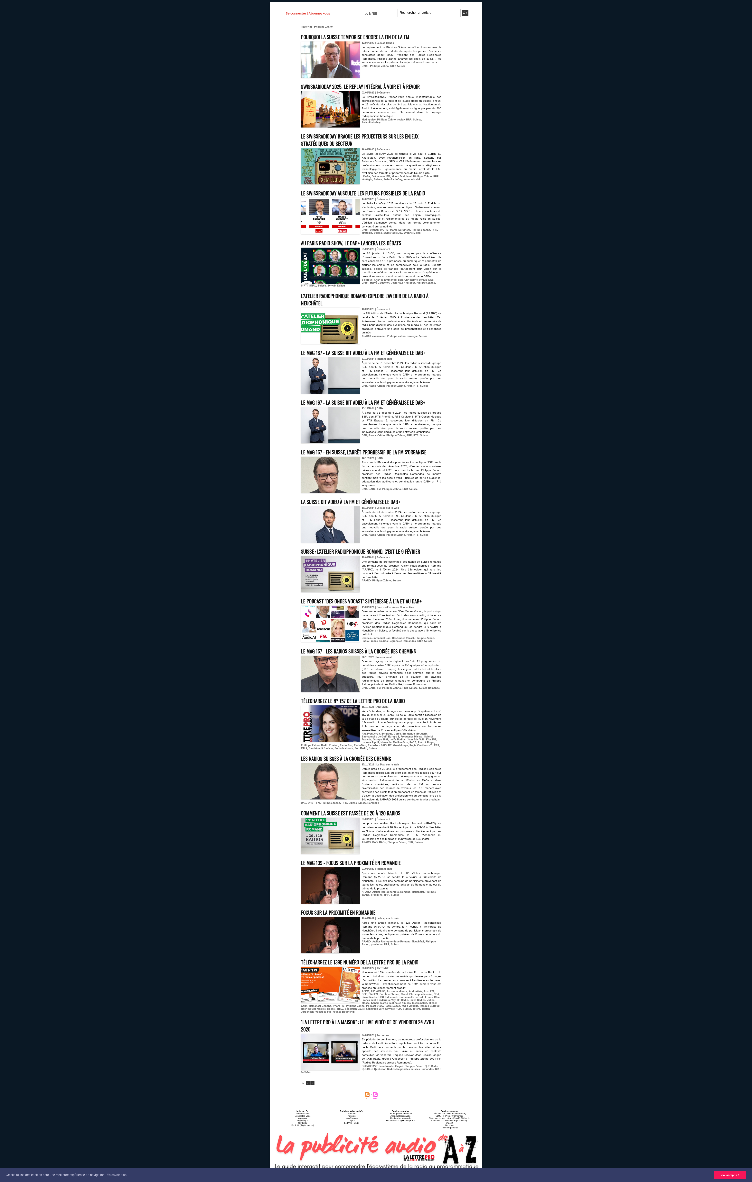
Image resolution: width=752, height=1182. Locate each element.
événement (378, 176)
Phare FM (338, 1005)
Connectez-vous (303, 1116)
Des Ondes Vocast (403, 638)
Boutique (449, 1125)
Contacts (302, 1123)
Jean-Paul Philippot (403, 282)
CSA (436, 994)
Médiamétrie (400, 742)
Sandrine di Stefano (321, 748)
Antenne (351, 1113)
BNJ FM (373, 994)
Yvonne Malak (412, 179)
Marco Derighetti (402, 176)
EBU (381, 997)
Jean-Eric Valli (416, 739)
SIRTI (304, 285)
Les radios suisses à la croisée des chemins (346, 758)
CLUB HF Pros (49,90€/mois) (450, 1116)
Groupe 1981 (380, 739)
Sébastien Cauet (354, 1008)
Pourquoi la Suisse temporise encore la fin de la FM (355, 36)
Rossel (331, 1008)
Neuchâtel (418, 891)
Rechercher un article (400, 1118)
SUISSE (306, 1072)
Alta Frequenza (371, 733)
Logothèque (302, 1120)
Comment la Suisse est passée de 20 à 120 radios (350, 813)
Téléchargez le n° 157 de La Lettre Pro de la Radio (353, 700)
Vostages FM (323, 1011)
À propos (302, 1118)
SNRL (312, 285)
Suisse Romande (429, 687)
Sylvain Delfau (336, 285)
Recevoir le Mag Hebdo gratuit (400, 1120)
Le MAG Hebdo (351, 1123)
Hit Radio (402, 1000)
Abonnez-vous (303, 1113)
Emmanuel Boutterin (415, 733)
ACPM (365, 991)
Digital (351, 1120)
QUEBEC (367, 1069)
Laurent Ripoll (370, 742)
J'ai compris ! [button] (730, 1175)
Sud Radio (360, 748)
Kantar (375, 1002)
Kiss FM (431, 739)
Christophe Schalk (415, 279)
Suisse (401, 66)
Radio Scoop (392, 1005)
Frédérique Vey (386, 1000)
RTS (415, 385)
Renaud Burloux (429, 1005)
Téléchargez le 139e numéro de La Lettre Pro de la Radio (359, 962)
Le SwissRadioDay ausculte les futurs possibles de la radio (363, 193)
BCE (364, 994)
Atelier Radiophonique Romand (391, 891)
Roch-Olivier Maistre (313, 1008)
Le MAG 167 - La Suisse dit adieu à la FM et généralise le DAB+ (363, 352)
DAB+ (365, 66)
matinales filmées (400, 1002)
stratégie (367, 179)
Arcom (391, 991)
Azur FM (429, 991)
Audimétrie (415, 991)
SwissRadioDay (371, 122)
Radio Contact (329, 745)
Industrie (351, 1116)
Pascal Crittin (377, 385)
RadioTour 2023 (377, 745)
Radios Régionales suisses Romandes (410, 1069)
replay (401, 119)
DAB (431, 279)
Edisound (391, 997)
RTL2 (304, 748)
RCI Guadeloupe (398, 745)
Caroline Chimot (389, 994)
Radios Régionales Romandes (397, 641)
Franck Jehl (369, 1000)
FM (388, 176)
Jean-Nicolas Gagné (391, 1066)
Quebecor (380, 1069)
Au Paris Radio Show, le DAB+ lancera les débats (351, 243)
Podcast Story (374, 1005)
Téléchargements (449, 1127)
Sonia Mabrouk (343, 748)
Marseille (386, 742)
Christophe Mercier (420, 994)
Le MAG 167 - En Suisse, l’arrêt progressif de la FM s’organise (363, 452)
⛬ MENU (371, 13)
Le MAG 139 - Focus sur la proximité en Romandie (351, 862)
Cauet (404, 994)
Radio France (370, 641)
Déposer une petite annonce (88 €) (449, 1113)
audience (401, 991)
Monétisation (352, 1118)
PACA (412, 742)
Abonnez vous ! (320, 13)
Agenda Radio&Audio (400, 1116)
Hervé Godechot (380, 282)
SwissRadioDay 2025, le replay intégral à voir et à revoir (360, 86)
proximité (376, 894)
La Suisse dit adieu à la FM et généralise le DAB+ (350, 501)
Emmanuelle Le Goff (374, 736)
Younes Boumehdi (343, 1011)
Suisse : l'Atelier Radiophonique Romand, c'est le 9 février (360, 551)
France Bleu (432, 997)
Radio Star (346, 745)
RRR (393, 66)
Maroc (384, 1002)
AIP (373, 991)
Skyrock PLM (393, 1008)
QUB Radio (431, 1066)
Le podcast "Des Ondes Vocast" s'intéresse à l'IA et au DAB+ (361, 601)
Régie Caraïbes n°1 (420, 745)
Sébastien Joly (375, 1008)
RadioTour (360, 745)
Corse (397, 733)
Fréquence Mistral (411, 736)
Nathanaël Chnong (320, 1005)
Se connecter (296, 13)
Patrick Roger (426, 742)
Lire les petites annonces (400, 1113)
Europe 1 (393, 736)
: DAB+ (366, 176)
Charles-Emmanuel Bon (388, 279)
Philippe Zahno (379, 66)
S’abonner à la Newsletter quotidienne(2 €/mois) (449, 1121)
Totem (416, 1008)
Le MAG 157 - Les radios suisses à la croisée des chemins (358, 651)
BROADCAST (369, 1066)
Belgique (367, 279)
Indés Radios (398, 739)
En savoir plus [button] (117, 1175)
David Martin (369, 997)
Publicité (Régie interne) (302, 1125)
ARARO (366, 336)
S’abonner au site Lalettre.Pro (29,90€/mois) (449, 1118)
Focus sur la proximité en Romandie (338, 912)
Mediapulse (369, 119)
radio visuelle (410, 1005)
